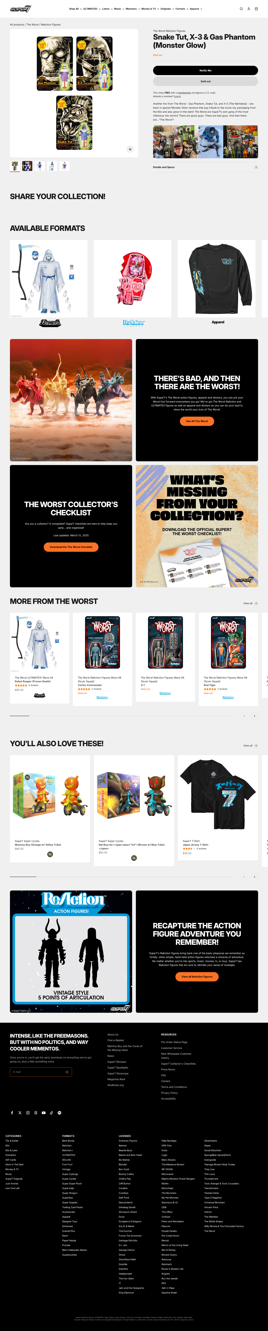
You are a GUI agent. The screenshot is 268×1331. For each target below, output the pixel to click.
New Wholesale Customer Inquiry (176, 1055)
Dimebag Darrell (127, 1207)
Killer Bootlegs (169, 1140)
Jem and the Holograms (131, 1288)
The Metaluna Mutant (173, 1164)
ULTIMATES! (90, 8)
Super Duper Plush (72, 1183)
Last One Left (12, 1188)
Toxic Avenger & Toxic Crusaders (221, 1183)
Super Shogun (69, 1193)
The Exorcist (125, 1231)
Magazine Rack (116, 1079)
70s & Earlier (11, 1140)
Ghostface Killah (127, 1259)
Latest (105, 8)
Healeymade (125, 1273)
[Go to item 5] (64, 166)
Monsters (131, 8)
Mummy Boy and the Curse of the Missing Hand (124, 1048)
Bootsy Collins (126, 1174)
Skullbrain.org (115, 1085)
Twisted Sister (211, 1193)
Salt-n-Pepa (168, 1288)
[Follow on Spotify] (59, 1113)
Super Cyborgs (70, 1174)
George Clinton (127, 1250)
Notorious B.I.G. (170, 1202)
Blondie (123, 1164)
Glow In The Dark (14, 1164)
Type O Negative (213, 1197)
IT (120, 1283)
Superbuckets (69, 1254)
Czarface (123, 1193)
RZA (164, 1283)
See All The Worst (197, 421)
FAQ (163, 1075)
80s (7, 1145)
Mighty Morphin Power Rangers (178, 1178)
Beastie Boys (125, 1150)
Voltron (208, 1212)
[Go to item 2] (27, 166)
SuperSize (67, 1197)
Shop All (74, 8)
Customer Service (171, 1048)
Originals (166, 8)
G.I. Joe (123, 1245)
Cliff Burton (125, 1183)
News (110, 1055)
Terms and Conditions (174, 1086)
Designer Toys (69, 1221)
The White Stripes (213, 1221)
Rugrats (166, 1273)
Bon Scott (124, 1169)
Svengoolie (210, 1159)
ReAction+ (67, 1150)
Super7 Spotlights (117, 1067)
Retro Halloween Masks (74, 1250)
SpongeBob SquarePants (217, 1155)
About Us (112, 1034)
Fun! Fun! (67, 1164)
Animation (10, 1155)
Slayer (207, 1145)
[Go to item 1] (15, 166)
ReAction (67, 1145)
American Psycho (128, 1140)
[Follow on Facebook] (12, 1113)
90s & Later (11, 1150)
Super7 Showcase (117, 1073)
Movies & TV (148, 8)
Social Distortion (212, 1150)
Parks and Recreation (173, 1221)
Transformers (211, 1188)
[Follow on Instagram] (28, 1113)
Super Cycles (69, 1178)
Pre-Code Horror (170, 1235)
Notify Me (206, 70)
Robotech (167, 1264)
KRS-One (166, 1145)
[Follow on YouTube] (44, 1113)
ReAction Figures (50, 24)
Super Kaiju (68, 1188)
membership (184, 92)
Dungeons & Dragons (130, 1221)
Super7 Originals (14, 1178)
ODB (164, 1207)
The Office (167, 1212)
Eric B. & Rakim (126, 1226)
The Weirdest (211, 1216)
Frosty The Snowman (130, 1235)
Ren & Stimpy (169, 1250)
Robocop (166, 1259)
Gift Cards (10, 1159)
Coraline (123, 1188)
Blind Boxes (68, 1140)
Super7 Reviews (116, 1061)
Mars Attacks (169, 1159)
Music (117, 8)
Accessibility (168, 1098)
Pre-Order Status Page (174, 1042)
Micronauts (168, 1174)
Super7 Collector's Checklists (178, 1063)
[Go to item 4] (52, 166)
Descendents (126, 1202)
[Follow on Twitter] (20, 1113)
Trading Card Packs (72, 1207)
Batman (123, 1145)
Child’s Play (125, 1178)
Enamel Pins (68, 1231)
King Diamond (126, 1292)
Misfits (165, 1183)
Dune (121, 1216)
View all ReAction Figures (197, 976)
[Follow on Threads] (36, 1113)
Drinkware (67, 1226)
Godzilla (123, 1264)
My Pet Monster (170, 1197)
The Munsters (169, 1193)
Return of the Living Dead (175, 1245)
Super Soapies (69, 1202)
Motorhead (167, 1188)
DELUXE (66, 1159)
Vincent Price (211, 1207)
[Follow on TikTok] (51, 1113)
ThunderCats (211, 1178)
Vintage (66, 1169)
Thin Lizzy (209, 1174)
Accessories (68, 1212)
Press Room (168, 1069)
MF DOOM (167, 1169)
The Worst (33, 24)
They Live (209, 1169)
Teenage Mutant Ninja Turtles (219, 1164)
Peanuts (166, 1226)
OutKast (166, 1216)
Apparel (194, 8)
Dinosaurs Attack (128, 1212)
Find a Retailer (115, 1040)
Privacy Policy (169, 1092)
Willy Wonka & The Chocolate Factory (224, 1226)
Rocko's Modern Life (172, 1269)
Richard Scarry (169, 1254)
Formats (180, 8)
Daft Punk (124, 1197)
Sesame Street (169, 1292)
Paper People (69, 1240)
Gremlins (123, 1269)
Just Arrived (11, 1183)
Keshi (65, 1235)
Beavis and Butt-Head (130, 1155)
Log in (177, 96)
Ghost (122, 1254)
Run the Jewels (170, 1278)
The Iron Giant (126, 1278)
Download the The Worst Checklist (71, 547)
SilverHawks (210, 1140)
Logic (164, 1155)
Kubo (164, 1150)
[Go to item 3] (40, 166)
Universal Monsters (214, 1202)
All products (17, 24)
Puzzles (66, 1245)
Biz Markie (124, 1159)
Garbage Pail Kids (128, 1240)
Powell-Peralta (169, 1231)
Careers (165, 1081)
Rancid (165, 1240)
